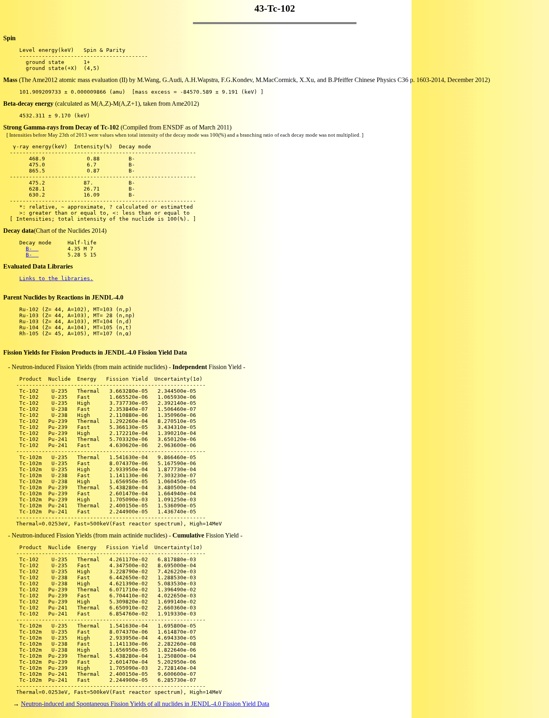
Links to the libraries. (56, 278)
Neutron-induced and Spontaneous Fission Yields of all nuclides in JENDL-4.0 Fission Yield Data (145, 703)
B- (32, 249)
